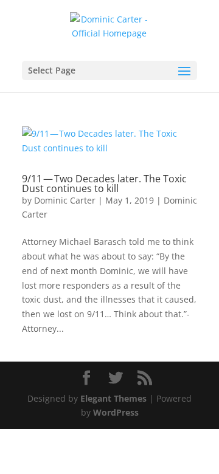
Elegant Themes (113, 398)
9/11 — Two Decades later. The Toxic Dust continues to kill (104, 183)
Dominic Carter (65, 200)
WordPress (116, 412)
